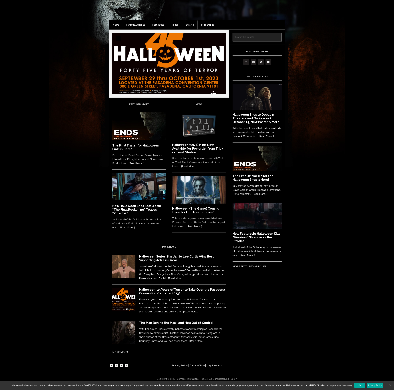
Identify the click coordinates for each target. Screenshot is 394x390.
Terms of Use (197, 365)
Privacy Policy (180, 365)
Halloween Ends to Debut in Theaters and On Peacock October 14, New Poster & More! (256, 118)
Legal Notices (214, 365)
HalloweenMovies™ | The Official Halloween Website (200, 13)
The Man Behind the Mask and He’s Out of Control (176, 323)
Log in (234, 379)
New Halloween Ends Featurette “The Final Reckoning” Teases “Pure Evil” (136, 209)
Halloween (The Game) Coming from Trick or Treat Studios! (195, 210)
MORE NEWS (120, 352)
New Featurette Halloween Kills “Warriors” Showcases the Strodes (256, 237)
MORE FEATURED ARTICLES (249, 266)
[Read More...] (136, 163)
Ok (360, 385)
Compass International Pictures (192, 379)
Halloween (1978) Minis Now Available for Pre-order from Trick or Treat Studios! (197, 148)
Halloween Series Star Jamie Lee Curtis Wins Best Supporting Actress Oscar (176, 258)
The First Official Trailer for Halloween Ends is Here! (253, 178)
